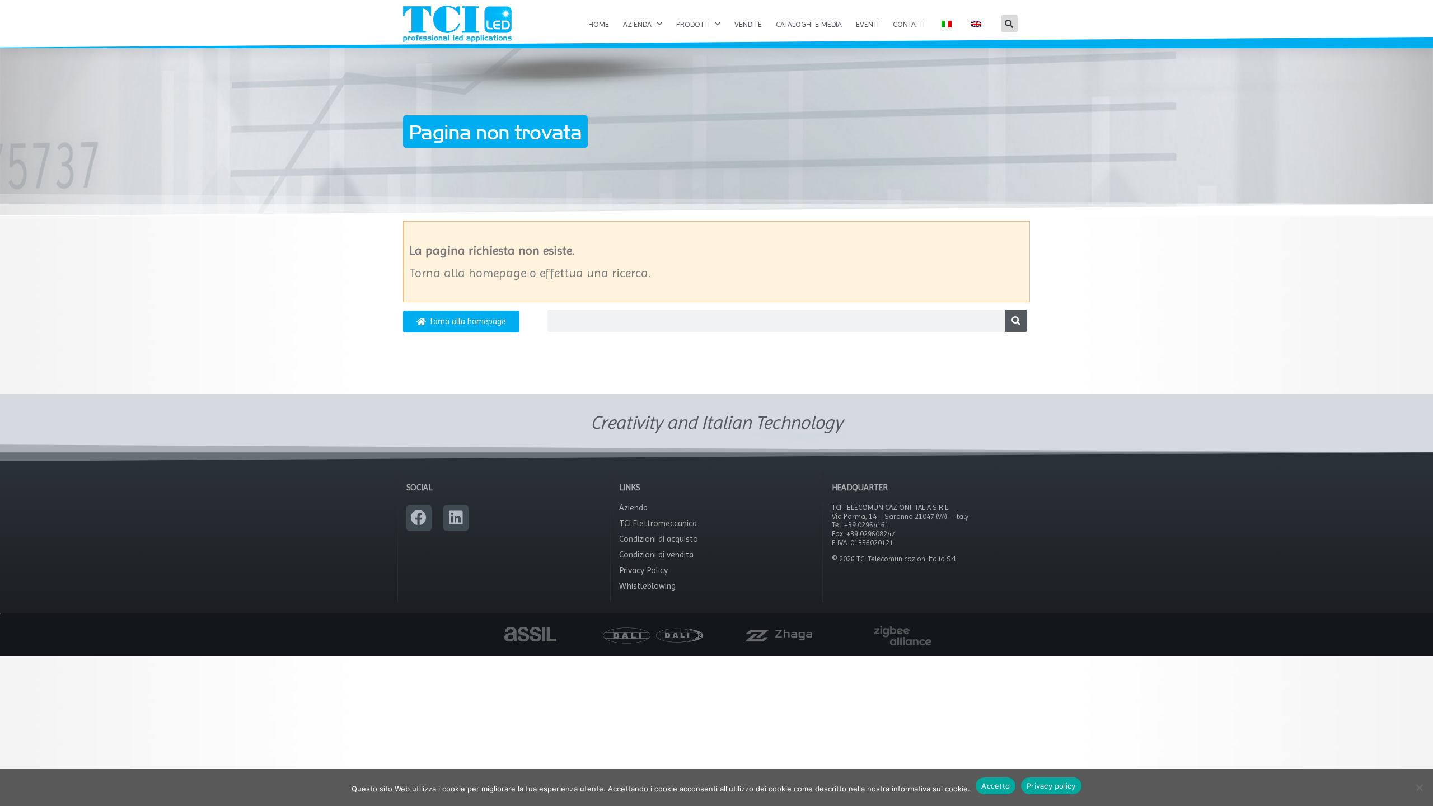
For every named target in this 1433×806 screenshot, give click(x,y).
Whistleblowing (647, 586)
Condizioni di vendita (656, 555)
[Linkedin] (456, 518)
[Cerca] (1016, 321)
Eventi (867, 24)
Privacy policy (1051, 785)
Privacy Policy (643, 570)
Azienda (637, 24)
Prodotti (693, 24)
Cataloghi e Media (809, 24)
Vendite (748, 24)
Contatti (909, 24)
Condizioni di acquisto (658, 539)
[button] (1009, 23)
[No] (1419, 787)
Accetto (995, 785)
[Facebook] (419, 518)
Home (598, 24)
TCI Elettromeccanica (658, 523)
